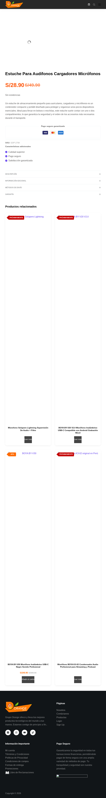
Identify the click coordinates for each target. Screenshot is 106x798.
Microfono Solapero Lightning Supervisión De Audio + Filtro (28, 429)
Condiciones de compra (17, 761)
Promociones (11, 768)
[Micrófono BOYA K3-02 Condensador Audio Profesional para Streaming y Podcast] (78, 555)
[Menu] (99, 4)
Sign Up (60, 725)
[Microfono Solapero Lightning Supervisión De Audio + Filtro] (28, 318)
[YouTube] (24, 732)
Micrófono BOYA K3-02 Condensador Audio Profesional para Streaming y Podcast (77, 665)
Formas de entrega (14, 765)
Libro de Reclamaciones (21, 772)
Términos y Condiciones (17, 754)
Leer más (28, 439)
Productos (61, 717)
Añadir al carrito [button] (28, 679)
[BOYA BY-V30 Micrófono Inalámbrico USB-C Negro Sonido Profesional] (28, 555)
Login (59, 721)
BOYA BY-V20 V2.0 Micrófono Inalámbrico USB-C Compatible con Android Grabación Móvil (78, 430)
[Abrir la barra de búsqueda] (94, 4)
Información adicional (15, 181)
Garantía (9, 194)
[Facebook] (8, 732)
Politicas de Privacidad (16, 758)
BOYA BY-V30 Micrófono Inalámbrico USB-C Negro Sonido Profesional (28, 665)
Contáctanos (62, 714)
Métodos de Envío (13, 188)
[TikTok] (33, 732)
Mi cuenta (10, 750)
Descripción (11, 174)
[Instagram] (16, 732)
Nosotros (60, 710)
